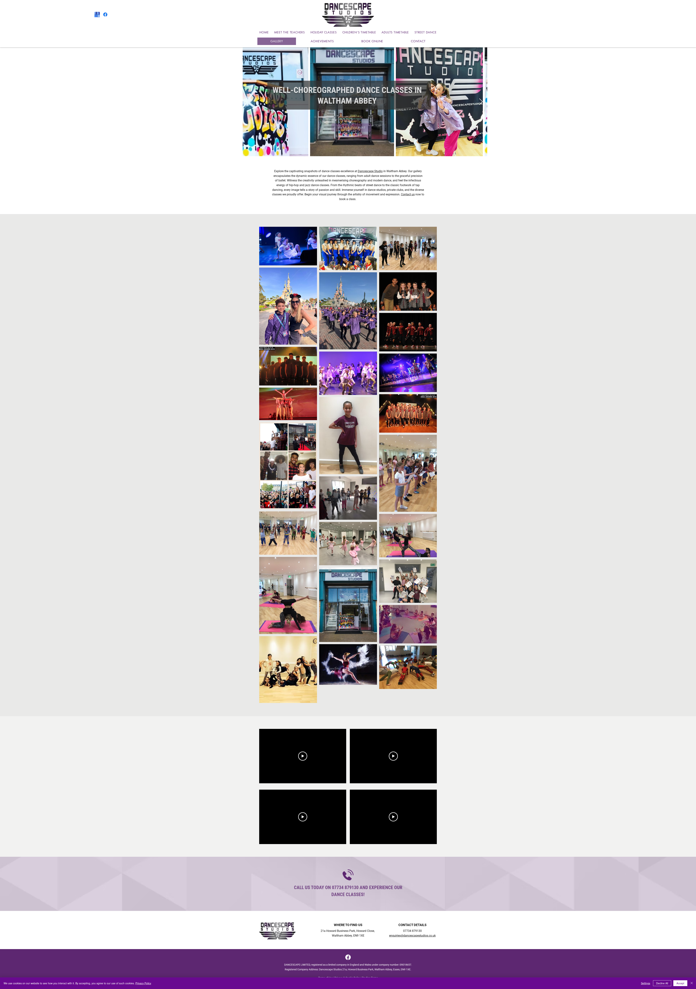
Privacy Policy (143, 983)
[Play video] (302, 756)
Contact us (408, 194)
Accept (680, 983)
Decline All (662, 983)
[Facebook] (105, 14)
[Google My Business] (97, 14)
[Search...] (604, 15)
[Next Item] (481, 101)
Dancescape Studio (370, 171)
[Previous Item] (249, 101)
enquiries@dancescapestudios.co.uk (412, 935)
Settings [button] (645, 983)
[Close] (691, 983)
